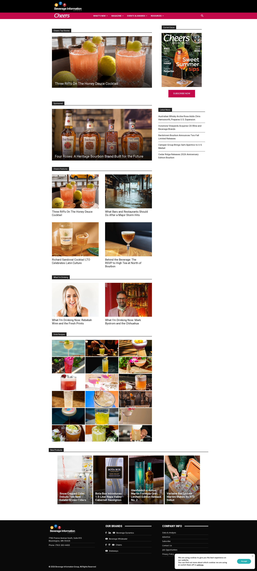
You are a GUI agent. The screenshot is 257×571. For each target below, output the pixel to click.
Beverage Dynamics (125, 533)
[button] (202, 16)
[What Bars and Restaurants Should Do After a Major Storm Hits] (128, 191)
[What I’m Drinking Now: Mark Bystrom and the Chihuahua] (128, 300)
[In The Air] (68, 399)
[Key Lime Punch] (101, 399)
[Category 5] (68, 365)
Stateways (113, 551)
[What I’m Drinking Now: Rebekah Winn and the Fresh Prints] (102, 62)
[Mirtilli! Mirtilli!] (135, 348)
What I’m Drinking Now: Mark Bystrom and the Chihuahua (123, 321)
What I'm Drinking (61, 277)
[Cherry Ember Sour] (68, 382)
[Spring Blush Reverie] (135, 416)
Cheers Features (60, 169)
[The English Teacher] (101, 382)
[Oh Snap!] (101, 433)
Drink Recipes (59, 334)
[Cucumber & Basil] (68, 348)
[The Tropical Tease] (135, 365)
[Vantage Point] (101, 365)
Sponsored (58, 103)
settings (200, 565)
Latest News (165, 110)
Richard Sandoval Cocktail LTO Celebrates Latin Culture (71, 261)
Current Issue (169, 27)
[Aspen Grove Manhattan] (135, 399)
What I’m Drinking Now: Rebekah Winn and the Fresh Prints (72, 321)
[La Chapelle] (101, 348)
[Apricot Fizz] (135, 382)
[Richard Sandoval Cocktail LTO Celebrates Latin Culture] (75, 239)
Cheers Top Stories (62, 31)
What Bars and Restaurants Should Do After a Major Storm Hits (126, 213)
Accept (244, 561)
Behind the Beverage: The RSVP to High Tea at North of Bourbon (123, 263)
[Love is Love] (68, 416)
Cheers (119, 545)
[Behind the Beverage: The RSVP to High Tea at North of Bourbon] (128, 239)
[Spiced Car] (135, 433)
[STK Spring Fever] (68, 433)
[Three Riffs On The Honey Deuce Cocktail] (75, 191)
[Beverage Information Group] (77, 6)
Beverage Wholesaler (118, 539)
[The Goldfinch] (101, 416)
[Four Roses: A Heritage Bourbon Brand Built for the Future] (102, 135)
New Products (56, 450)
